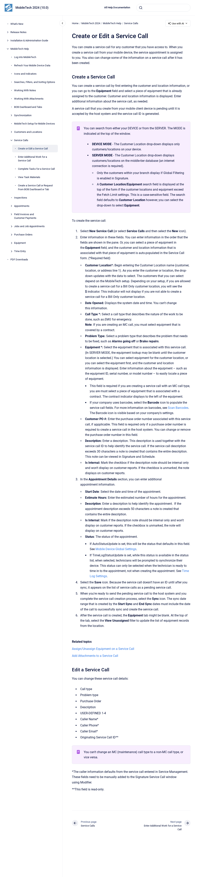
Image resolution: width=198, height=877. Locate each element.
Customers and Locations (28, 131)
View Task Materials (29, 177)
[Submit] (141, 8)
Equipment (20, 242)
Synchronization (23, 115)
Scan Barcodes (178, 408)
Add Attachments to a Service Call (95, 656)
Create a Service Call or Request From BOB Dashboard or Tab (35, 187)
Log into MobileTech (25, 57)
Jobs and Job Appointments (29, 226)
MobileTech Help (19, 48)
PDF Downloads (19, 259)
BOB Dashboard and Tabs (28, 107)
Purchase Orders (23, 234)
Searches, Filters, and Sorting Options (34, 82)
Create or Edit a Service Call (33, 148)
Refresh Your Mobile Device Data (32, 65)
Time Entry (20, 251)
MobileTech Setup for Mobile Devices (34, 123)
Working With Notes (25, 90)
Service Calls (21, 140)
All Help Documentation (117, 7)
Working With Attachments (29, 98)
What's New (16, 23)
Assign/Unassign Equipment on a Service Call (103, 649)
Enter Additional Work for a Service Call (32, 158)
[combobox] (163, 7)
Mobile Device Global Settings (116, 549)
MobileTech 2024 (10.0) (32, 7)
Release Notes (18, 32)
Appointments (21, 206)
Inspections (20, 197)
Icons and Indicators (25, 73)
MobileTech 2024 (90, 23)
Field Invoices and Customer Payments (25, 216)
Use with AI (178, 23)
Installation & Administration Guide (29, 40)
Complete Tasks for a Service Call (36, 168)
